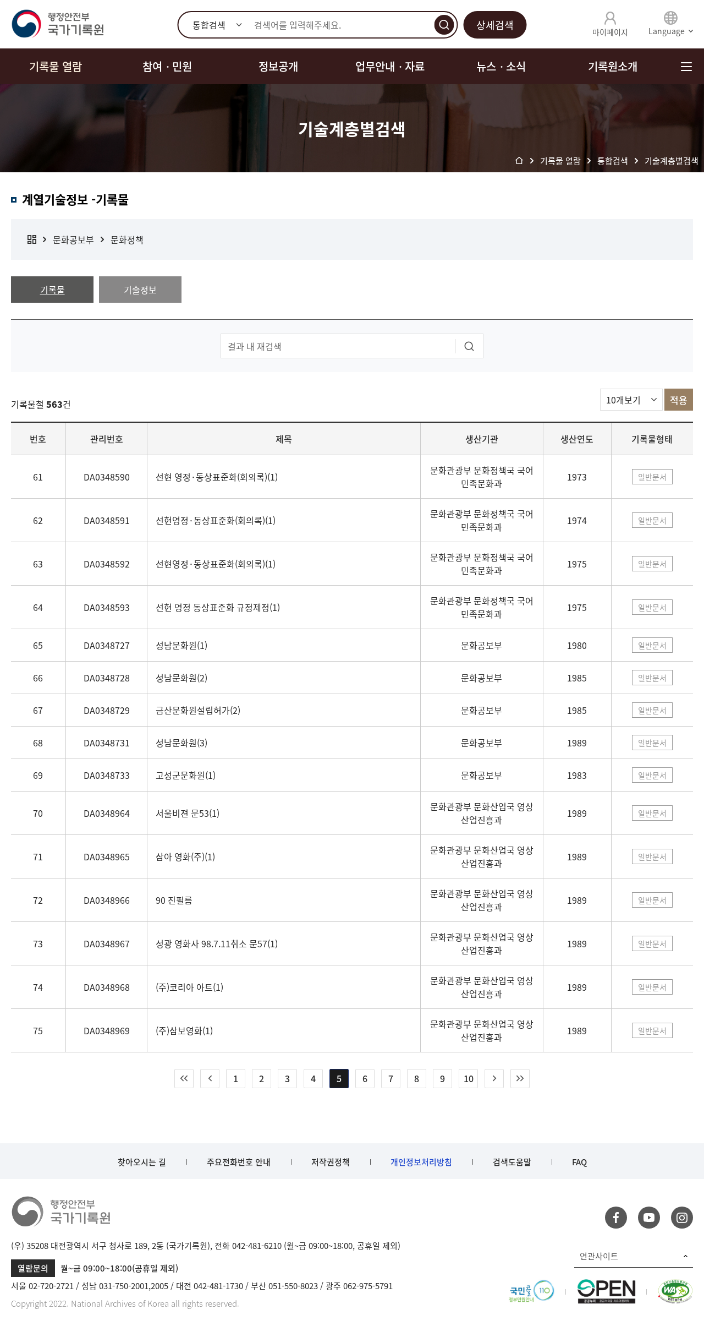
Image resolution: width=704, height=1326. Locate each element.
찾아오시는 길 (142, 1162)
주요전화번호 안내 (239, 1162)
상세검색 (495, 25)
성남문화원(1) (181, 645)
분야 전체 (32, 239)
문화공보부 (73, 239)
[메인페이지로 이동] (57, 24)
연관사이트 (599, 1256)
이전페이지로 (209, 1078)
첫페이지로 (184, 1078)
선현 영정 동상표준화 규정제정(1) (218, 607)
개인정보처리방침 (421, 1162)
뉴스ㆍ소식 (501, 66)
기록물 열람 (55, 66)
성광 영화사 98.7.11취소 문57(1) (217, 943)
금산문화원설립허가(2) (198, 710)
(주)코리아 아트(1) (189, 987)
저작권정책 (330, 1162)
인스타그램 (682, 1218)
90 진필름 (174, 900)
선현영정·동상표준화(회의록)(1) (216, 520)
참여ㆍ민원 (167, 66)
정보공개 (278, 66)
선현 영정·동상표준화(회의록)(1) (217, 476)
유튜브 (649, 1218)
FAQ (579, 1162)
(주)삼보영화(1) (184, 1030)
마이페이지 (610, 31)
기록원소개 (612, 66)
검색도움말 (512, 1162)
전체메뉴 (686, 66)
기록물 (52, 289)
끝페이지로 (520, 1078)
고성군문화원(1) (186, 775)
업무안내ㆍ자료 (390, 66)
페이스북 (616, 1218)
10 (469, 1078)
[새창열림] (531, 1285)
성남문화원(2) (181, 677)
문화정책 (127, 239)
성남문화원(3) (181, 742)
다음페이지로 (494, 1078)
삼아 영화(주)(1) (185, 856)
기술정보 (140, 289)
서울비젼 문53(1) (187, 813)
